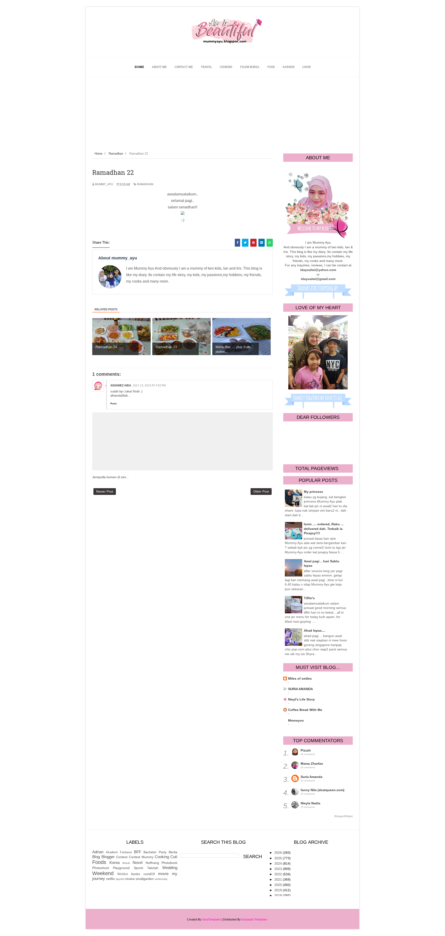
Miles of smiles (300, 678)
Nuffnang (152, 863)
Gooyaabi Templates (254, 919)
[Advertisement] (222, 111)
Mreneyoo (296, 720)
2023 (278, 869)
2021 (278, 879)
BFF (137, 852)
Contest (121, 857)
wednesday (161, 879)
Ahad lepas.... (314, 630)
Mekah (126, 863)
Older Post (261, 491)
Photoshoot (100, 868)
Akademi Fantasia (119, 852)
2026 (278, 852)
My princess (313, 491)
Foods (99, 862)
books (135, 874)
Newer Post (104, 491)
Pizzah (306, 750)
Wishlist (122, 874)
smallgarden (145, 879)
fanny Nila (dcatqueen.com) (322, 790)
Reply (113, 403)
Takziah (152, 868)
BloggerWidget (343, 816)
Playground (121, 868)
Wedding (169, 868)
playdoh (120, 879)
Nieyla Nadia (310, 803)
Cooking (162, 857)
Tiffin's (309, 598)
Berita (173, 852)
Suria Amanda (311, 777)
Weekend (103, 873)
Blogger (108, 857)
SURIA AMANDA (300, 689)
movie (163, 874)
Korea (114, 862)
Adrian (97, 852)
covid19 (149, 874)
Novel (138, 862)
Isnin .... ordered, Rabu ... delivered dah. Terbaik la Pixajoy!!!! (323, 528)
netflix (110, 879)
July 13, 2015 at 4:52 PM (149, 385)
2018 (278, 895)
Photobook (169, 863)
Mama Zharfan (312, 763)
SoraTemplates (211, 919)
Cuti (173, 857)
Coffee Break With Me (305, 710)
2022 (278, 874)
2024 (278, 863)
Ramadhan (145, 184)
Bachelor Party (154, 852)
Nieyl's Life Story (301, 699)
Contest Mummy (141, 857)
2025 (278, 858)
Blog (96, 857)
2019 (278, 890)
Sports (138, 868)
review (130, 879)
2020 (278, 885)
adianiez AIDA (120, 385)
